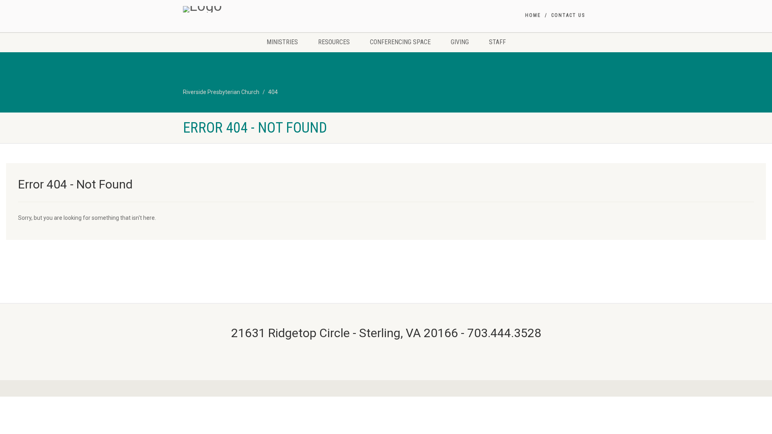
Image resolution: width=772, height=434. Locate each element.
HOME (533, 15)
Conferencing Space (400, 42)
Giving (460, 42)
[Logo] (246, 9)
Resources (334, 42)
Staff (497, 42)
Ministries (282, 42)
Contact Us (568, 15)
